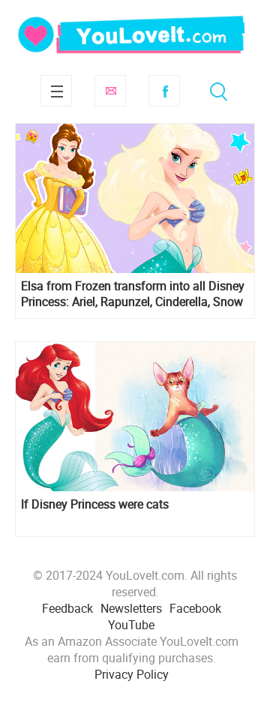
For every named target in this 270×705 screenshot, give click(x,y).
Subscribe (110, 90)
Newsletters (131, 608)
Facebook (164, 90)
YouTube (131, 624)
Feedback (67, 608)
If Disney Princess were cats (95, 504)
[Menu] (56, 90)
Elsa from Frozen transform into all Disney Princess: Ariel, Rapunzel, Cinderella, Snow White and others (132, 294)
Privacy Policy (131, 674)
